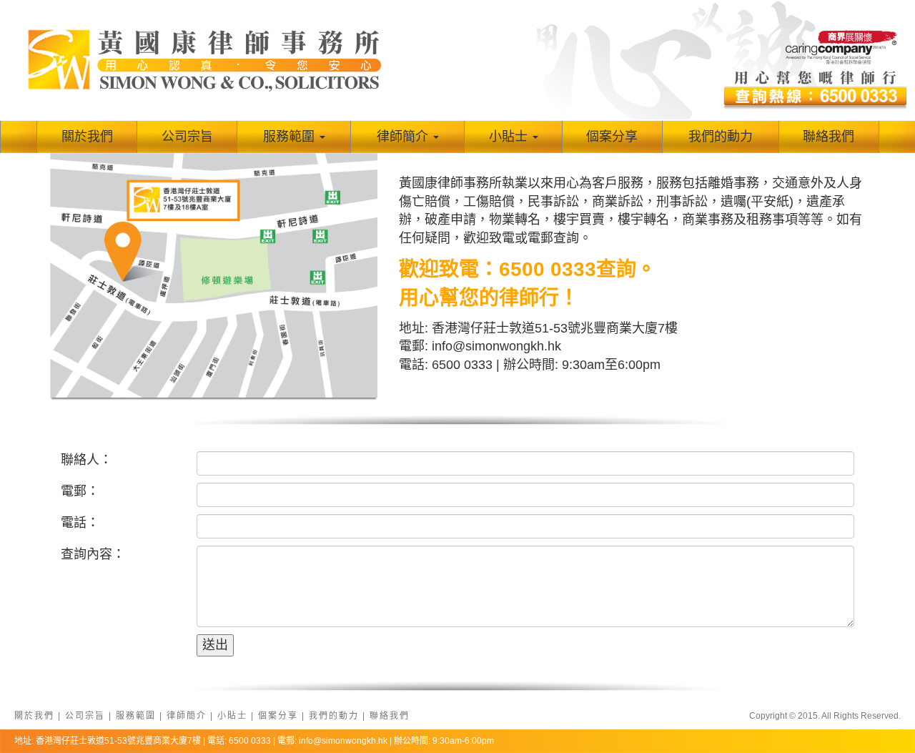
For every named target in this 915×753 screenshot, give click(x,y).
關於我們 (87, 136)
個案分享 (612, 136)
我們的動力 (720, 136)
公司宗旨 (187, 136)
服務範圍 (289, 136)
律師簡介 (402, 136)
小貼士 (508, 136)
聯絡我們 (828, 136)
